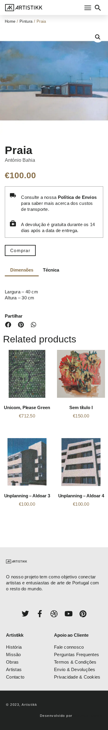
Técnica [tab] (51, 269)
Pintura (26, 21)
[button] (88, 7)
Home (10, 21)
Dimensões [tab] (21, 269)
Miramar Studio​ (88, 715)
